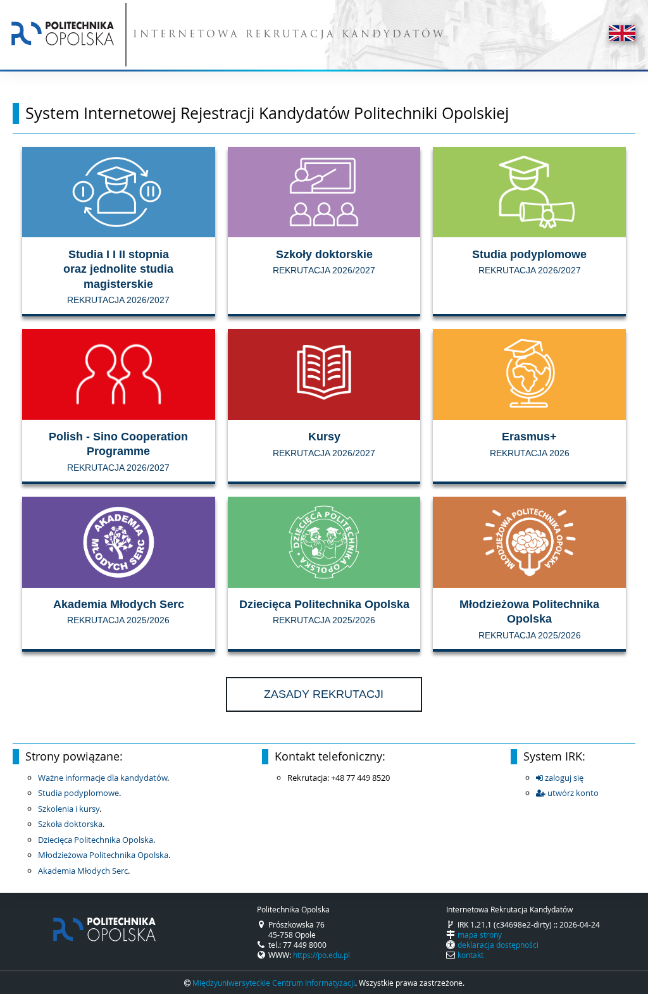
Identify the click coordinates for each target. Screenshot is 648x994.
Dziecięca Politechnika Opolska (95, 839)
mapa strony (480, 934)
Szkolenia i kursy (68, 808)
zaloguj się (563, 777)
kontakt (470, 955)
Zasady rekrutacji (323, 694)
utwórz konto (572, 792)
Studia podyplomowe (78, 792)
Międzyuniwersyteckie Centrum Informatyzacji (273, 983)
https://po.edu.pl (321, 955)
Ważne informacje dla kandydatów (102, 777)
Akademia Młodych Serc (83, 870)
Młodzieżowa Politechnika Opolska (103, 854)
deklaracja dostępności (498, 945)
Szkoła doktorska (70, 823)
